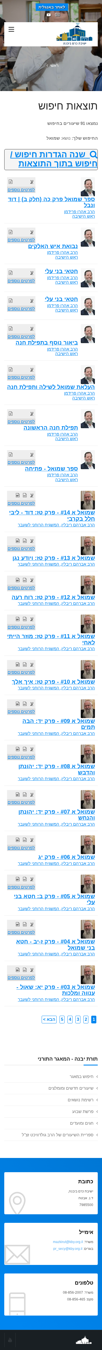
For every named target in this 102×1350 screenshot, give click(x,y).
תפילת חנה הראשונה (51, 427)
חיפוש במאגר (82, 1076)
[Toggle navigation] (11, 29)
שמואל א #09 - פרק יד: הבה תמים (58, 724)
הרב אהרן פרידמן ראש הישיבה (79, 214)
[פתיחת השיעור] (10, 181)
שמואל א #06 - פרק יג (66, 857)
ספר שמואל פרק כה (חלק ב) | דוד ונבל (51, 202)
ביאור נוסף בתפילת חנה (47, 342)
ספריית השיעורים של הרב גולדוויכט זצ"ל (58, 1134)
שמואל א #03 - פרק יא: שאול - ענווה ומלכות (55, 990)
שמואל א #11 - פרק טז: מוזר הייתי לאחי (51, 639)
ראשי (54, 65)
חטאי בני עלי (61, 271)
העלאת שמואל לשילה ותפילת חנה (51, 387)
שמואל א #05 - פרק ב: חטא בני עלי (54, 899)
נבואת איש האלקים (53, 246)
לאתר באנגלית (52, 7)
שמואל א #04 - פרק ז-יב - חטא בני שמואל (55, 944)
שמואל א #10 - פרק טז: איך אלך (53, 682)
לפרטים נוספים (21, 189)
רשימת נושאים (81, 1099)
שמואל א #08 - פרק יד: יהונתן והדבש (56, 769)
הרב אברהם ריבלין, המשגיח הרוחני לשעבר (56, 524)
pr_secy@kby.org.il (67, 1249)
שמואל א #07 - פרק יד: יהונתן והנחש (56, 815)
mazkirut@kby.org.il (68, 1242)
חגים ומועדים (82, 1123)
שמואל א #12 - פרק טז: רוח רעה (53, 597)
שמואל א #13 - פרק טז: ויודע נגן (53, 558)
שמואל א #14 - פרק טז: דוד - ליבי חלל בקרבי (52, 515)
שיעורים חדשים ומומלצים (71, 1088)
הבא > (49, 1019)
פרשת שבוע (83, 1111)
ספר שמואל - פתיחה (51, 468)
